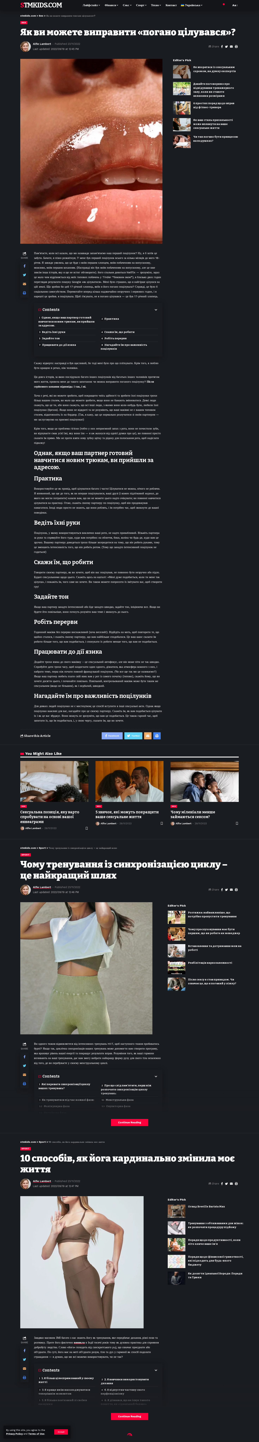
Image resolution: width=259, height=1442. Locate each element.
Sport (25, 855)
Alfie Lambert (42, 43)
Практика (111, 318)
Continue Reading (129, 1122)
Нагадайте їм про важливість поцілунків (124, 347)
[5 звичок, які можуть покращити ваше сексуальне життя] (129, 781)
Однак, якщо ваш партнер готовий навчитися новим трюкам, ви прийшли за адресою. (66, 321)
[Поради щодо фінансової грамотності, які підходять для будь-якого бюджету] (176, 1261)
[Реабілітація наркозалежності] (176, 967)
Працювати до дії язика (59, 344)
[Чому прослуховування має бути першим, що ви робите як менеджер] (176, 934)
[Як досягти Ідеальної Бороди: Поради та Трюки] (176, 1278)
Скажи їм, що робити (119, 332)
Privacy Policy (14, 1433)
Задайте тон (51, 338)
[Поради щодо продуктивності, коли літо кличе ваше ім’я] (176, 1244)
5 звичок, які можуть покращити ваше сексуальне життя (127, 814)
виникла (79, 1342)
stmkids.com (41, 5)
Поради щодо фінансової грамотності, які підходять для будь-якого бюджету (215, 1260)
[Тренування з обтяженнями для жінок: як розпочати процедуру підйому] (176, 1228)
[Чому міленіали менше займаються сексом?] (205, 781)
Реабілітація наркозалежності (210, 962)
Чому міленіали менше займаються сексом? (193, 814)
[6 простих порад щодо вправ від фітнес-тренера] (182, 108)
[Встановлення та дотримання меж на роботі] (176, 950)
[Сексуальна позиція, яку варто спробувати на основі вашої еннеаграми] (54, 781)
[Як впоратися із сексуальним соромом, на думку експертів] (182, 71)
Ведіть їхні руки (53, 332)
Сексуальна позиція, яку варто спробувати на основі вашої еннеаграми (49, 817)
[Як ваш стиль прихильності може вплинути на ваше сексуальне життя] (182, 124)
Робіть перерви (115, 338)
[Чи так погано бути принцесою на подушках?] (182, 141)
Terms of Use (36, 1433)
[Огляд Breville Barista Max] (176, 1211)
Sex (23, 22)
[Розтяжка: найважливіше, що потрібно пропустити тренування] (176, 917)
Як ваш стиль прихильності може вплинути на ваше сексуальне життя (213, 124)
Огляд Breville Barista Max (206, 1206)
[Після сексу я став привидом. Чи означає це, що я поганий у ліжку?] (176, 984)
